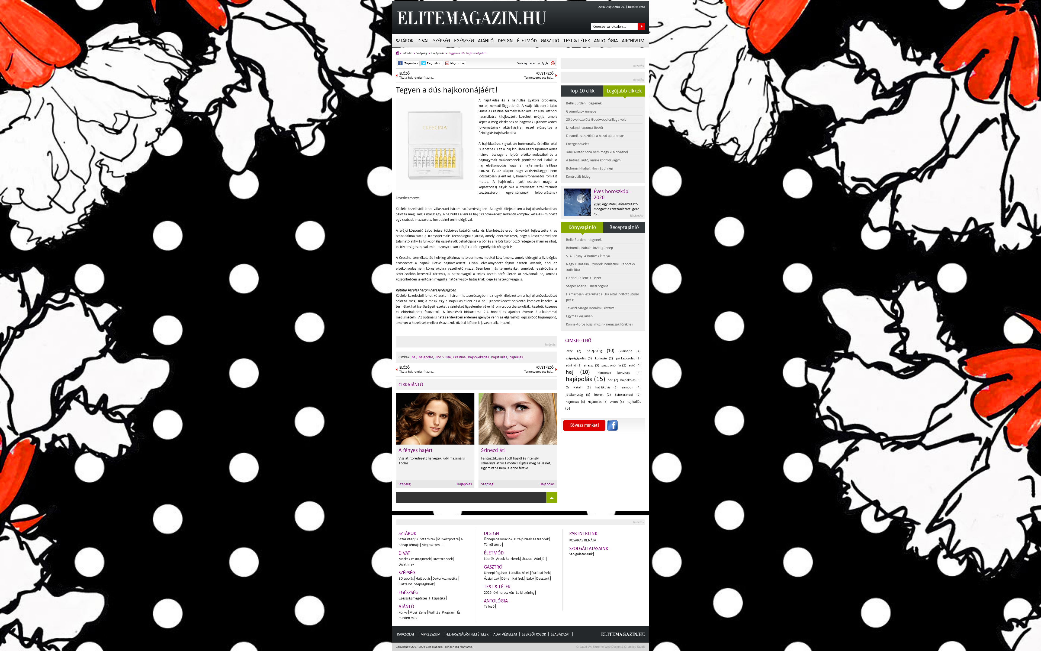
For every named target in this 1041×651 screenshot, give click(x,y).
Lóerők (489, 559)
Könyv (403, 612)
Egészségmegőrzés (413, 598)
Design (505, 40)
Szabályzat (560, 634)
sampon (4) (631, 387)
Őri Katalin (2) (578, 387)
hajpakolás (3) (630, 380)
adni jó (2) (573, 365)
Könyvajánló (582, 227)
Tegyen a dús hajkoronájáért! (467, 53)
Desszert (543, 578)
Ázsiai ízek (491, 578)
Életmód (527, 40)
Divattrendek (443, 559)
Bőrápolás (406, 578)
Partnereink (583, 533)
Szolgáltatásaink (588, 548)
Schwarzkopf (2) (628, 395)
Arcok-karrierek (508, 559)
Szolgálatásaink (581, 554)
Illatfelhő (405, 584)
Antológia (606, 40)
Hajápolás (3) (598, 402)
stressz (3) (591, 365)
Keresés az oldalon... (641, 26)
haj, (414, 357)
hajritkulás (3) (606, 387)
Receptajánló (624, 227)
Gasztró (550, 40)
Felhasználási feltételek (467, 634)
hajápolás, (426, 357)
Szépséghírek (424, 584)
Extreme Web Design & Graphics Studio (618, 646)
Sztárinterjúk (408, 539)
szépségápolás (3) (579, 358)
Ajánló (486, 40)
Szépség (441, 40)
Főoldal (407, 53)
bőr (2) (613, 380)
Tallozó (489, 606)
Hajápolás (437, 53)
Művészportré (448, 539)
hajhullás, (516, 357)
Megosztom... (432, 545)
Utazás (527, 559)
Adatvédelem (505, 634)
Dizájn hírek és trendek (531, 539)
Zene (422, 612)
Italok (530, 578)
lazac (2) (573, 351)
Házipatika (437, 598)
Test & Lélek (576, 40)
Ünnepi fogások (495, 573)
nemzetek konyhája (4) (619, 373)
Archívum (633, 40)
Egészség (464, 40)
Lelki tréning (525, 593)
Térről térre (493, 544)
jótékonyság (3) (578, 395)
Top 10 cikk (582, 91)
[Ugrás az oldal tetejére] (551, 497)
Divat (423, 40)
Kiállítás (434, 612)
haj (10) (578, 372)
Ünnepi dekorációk (498, 539)
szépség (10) (600, 350)
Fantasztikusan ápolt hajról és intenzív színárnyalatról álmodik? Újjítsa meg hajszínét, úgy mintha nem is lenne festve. (516, 463)
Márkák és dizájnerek (415, 559)
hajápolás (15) (585, 379)
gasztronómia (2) (614, 365)
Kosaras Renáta (582, 540)
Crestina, (460, 357)
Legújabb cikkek (624, 91)
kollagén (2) (604, 358)
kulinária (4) (630, 351)
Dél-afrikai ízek (512, 578)
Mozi (413, 612)
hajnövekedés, (479, 357)
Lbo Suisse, (444, 357)
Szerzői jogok (534, 634)
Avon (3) (617, 402)
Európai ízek (540, 573)
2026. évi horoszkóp (499, 593)
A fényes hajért (416, 450)
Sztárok (404, 40)
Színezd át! (493, 450)
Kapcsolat (406, 634)
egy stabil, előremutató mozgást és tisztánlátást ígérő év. (616, 209)
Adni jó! (540, 559)
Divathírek (406, 564)
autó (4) (635, 365)
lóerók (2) (602, 395)
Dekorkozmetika (444, 578)
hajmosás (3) (575, 402)
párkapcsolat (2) (628, 358)
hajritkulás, (499, 357)
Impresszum (430, 634)
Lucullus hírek (519, 573)
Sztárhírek (427, 539)
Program (448, 612)
